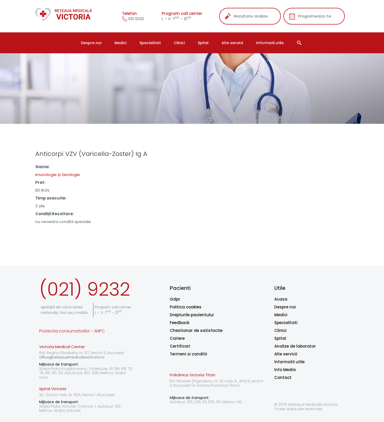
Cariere (177, 338)
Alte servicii (232, 42)
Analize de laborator (295, 346)
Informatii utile (270, 42)
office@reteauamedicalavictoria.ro (71, 357)
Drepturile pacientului (192, 315)
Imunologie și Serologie (57, 174)
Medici (120, 42)
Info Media (285, 369)
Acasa (280, 299)
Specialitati (150, 42)
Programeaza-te (314, 16)
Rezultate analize (251, 16)
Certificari (180, 346)
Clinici (179, 42)
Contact (283, 377)
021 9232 (135, 18)
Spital (203, 42)
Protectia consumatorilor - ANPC (72, 331)
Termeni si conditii (188, 354)
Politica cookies (185, 307)
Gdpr (175, 299)
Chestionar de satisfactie (196, 330)
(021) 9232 (84, 289)
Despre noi (91, 42)
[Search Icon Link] (300, 43)
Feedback (179, 322)
